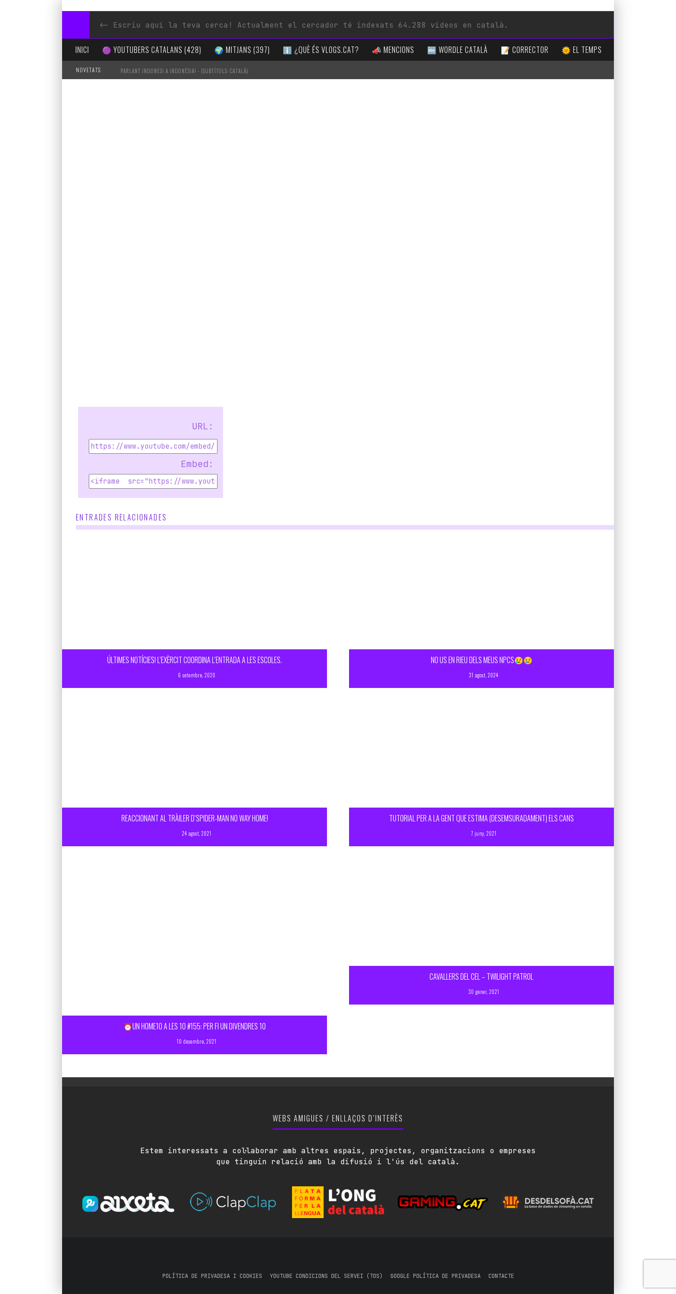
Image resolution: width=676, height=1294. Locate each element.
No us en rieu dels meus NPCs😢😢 (482, 659)
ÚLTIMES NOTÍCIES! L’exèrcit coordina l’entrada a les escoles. (194, 659)
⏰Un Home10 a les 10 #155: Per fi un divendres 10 (194, 1026)
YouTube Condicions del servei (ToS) (326, 1276)
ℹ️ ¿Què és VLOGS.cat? (321, 49)
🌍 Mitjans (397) (242, 49)
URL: (203, 426)
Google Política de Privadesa (435, 1276)
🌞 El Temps (581, 49)
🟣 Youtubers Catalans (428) (151, 49)
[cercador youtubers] (76, 25)
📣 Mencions (393, 49)
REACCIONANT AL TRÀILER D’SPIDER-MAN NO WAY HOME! (194, 818)
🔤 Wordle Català (457, 49)
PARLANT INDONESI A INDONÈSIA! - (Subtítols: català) (184, 71)
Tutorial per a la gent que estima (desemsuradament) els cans (481, 818)
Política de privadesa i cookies (212, 1276)
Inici (82, 49)
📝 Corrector (525, 49)
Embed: (197, 464)
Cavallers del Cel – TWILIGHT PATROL (481, 976)
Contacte (501, 1276)
